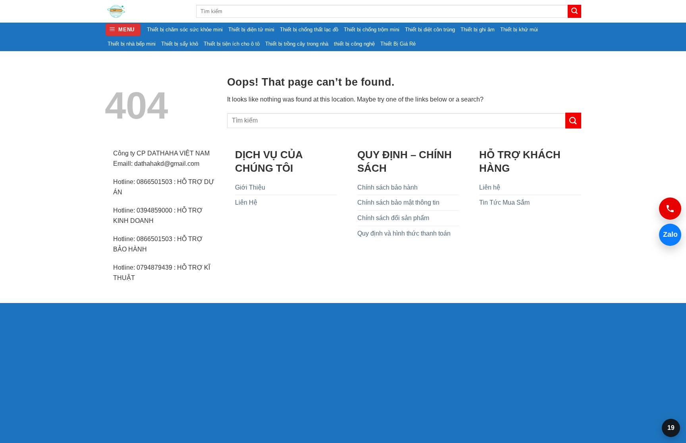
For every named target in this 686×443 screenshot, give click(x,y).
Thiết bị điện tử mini (251, 30)
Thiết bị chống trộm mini (371, 30)
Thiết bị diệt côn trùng (430, 30)
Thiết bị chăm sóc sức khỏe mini (185, 30)
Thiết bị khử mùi (519, 30)
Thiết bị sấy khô (179, 44)
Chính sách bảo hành (387, 187)
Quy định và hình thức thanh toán (404, 233)
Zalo (668, 234)
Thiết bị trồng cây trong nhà (296, 44)
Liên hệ (489, 187)
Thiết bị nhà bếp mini (132, 44)
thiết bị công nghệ (354, 44)
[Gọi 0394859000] (670, 209)
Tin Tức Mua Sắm (504, 202)
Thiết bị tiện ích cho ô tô (232, 44)
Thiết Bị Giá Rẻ (398, 44)
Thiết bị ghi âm (478, 30)
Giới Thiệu (250, 187)
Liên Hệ (246, 202)
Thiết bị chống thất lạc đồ (309, 30)
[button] (123, 29)
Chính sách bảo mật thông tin (398, 202)
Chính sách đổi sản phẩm (393, 218)
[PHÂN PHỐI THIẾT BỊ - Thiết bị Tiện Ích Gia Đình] (144, 11)
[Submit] (574, 11)
